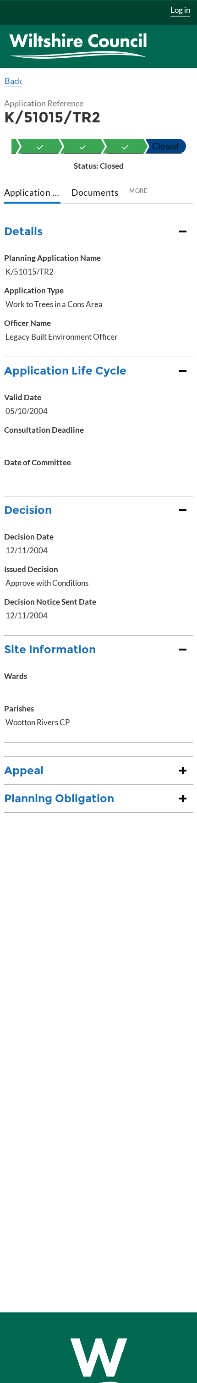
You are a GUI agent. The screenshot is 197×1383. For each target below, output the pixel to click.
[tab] (32, 193)
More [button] (138, 190)
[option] (40, 146)
